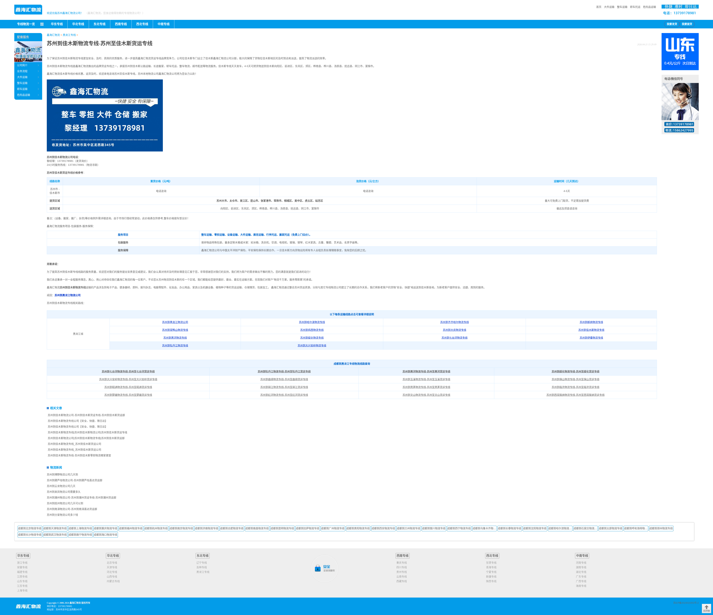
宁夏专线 (491, 571)
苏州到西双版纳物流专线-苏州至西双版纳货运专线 (575, 394)
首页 (598, 6)
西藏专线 (401, 581)
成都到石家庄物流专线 (586, 528)
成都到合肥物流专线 (231, 528)
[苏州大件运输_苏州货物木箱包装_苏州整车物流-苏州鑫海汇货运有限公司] (28, 9)
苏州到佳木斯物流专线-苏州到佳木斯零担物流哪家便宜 (79, 455)
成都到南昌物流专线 (257, 528)
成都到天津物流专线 (55, 528)
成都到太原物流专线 (610, 528)
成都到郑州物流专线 (661, 528)
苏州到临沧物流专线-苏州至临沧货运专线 (575, 387)
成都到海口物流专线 (105, 534)
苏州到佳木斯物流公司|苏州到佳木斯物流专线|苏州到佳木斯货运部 (86, 438)
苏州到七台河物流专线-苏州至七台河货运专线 (128, 371)
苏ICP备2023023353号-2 (686, 603)
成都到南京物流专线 (181, 528)
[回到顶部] (706, 608)
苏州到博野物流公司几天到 (62, 474)
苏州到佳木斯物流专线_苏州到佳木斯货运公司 (74, 443)
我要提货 (687, 24)
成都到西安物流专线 (383, 528)
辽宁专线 (201, 562)
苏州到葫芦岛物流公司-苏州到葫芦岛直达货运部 (74, 480)
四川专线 (401, 567)
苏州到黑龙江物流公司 (68, 295)
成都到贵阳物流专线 (358, 528)
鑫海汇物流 (53, 34)
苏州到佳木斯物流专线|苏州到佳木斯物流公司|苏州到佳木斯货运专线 (87, 432)
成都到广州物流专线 (332, 528)
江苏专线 (22, 585)
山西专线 (112, 576)
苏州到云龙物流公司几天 (61, 486)
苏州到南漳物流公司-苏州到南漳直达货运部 (72, 509)
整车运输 (622, 6)
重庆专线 (401, 562)
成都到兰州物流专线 (408, 528)
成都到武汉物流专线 (55, 534)
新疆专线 (491, 576)
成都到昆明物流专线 (282, 528)
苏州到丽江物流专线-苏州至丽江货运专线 (284, 387)
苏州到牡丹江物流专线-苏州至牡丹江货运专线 (284, 371)
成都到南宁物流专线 (80, 534)
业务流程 (22, 71)
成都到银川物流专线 (433, 528)
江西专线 (22, 576)
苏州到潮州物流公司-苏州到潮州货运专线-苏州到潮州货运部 (81, 497)
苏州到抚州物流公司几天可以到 (65, 503)
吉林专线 (201, 567)
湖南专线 (581, 567)
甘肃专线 (491, 562)
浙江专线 (22, 562)
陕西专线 (491, 581)
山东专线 (22, 581)
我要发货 (672, 24)
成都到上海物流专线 (80, 528)
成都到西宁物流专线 (459, 528)
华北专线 (113, 555)
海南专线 (581, 585)
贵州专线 (401, 571)
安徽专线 (22, 567)
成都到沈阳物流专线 (534, 528)
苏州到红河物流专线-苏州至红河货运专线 (284, 394)
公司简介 (22, 65)
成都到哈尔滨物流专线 (560, 528)
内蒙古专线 (113, 581)
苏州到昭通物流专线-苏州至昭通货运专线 (128, 387)
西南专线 (402, 555)
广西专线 (581, 581)
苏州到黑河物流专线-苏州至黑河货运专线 (426, 371)
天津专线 (112, 567)
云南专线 (401, 576)
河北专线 (112, 571)
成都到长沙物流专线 (29, 534)
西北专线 (492, 555)
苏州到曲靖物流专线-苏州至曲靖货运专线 (284, 379)
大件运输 (609, 6)
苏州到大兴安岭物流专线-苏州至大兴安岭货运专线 (128, 379)
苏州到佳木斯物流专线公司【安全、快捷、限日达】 (78, 420)
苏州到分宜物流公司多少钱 (62, 514)
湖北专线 (581, 571)
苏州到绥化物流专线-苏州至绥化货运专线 (575, 371)
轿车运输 (22, 88)
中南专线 (582, 555)
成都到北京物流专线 (29, 528)
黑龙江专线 (69, 34)
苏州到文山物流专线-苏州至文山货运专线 (426, 394)
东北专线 (203, 555)
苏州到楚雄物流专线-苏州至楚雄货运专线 (128, 394)
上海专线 (22, 590)
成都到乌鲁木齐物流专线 (485, 528)
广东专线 (581, 576)
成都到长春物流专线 (509, 528)
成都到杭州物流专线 (156, 528)
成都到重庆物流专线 (105, 528)
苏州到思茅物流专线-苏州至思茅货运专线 (426, 387)
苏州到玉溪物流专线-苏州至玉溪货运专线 (426, 379)
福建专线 (22, 571)
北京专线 (112, 562)
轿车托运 (635, 6)
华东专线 (23, 555)
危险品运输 (649, 6)
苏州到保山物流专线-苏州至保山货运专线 (575, 379)
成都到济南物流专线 (206, 528)
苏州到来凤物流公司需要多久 (64, 491)
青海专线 (491, 567)
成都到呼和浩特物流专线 (636, 528)
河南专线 (581, 562)
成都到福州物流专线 (130, 528)
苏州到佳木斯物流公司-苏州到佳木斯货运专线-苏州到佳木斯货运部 (86, 415)
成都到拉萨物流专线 (307, 528)
